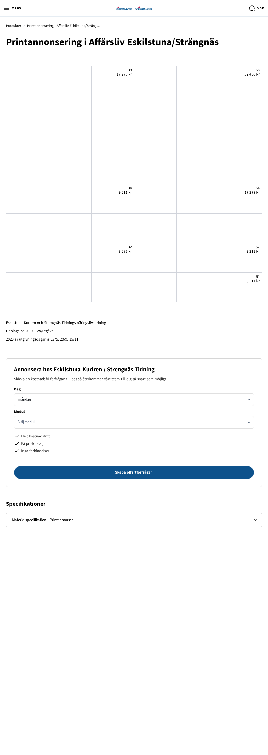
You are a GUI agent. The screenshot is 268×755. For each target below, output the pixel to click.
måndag (24, 399)
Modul (19, 411)
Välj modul (26, 422)
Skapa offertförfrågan (134, 472)
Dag (17, 389)
